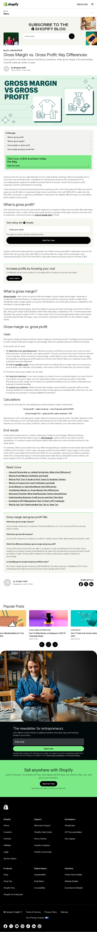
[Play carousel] (48, 644)
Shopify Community (43, 852)
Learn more (14, 278)
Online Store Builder (73, 874)
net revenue (46, 438)
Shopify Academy (42, 845)
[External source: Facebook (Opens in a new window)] (5, 926)
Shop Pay (8, 881)
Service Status (10, 858)
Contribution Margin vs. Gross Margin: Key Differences (34, 490)
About (6, 825)
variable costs (21, 364)
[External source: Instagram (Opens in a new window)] (22, 926)
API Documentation (73, 832)
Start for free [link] (48, 240)
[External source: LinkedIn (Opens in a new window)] (34, 926)
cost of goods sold (43, 215)
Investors (8, 832)
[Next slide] (55, 644)
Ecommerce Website (74, 888)
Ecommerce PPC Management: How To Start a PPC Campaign (36, 501)
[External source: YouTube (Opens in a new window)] (17, 926)
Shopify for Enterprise (13, 894)
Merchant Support (42, 825)
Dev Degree (70, 839)
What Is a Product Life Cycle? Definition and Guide (32, 483)
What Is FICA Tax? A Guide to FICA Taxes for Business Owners (37, 479)
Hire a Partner (40, 839)
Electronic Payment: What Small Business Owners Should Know (37, 494)
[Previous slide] (41, 644)
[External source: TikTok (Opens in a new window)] (28, 926)
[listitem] (48, 625)
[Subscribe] (72, 36)
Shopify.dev (70, 825)
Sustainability (40, 874)
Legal (6, 852)
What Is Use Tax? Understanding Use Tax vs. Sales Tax (33, 504)
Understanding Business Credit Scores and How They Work (36, 497)
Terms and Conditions (55, 755)
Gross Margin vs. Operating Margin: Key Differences (32, 486)
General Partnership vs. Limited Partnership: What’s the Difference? (40, 472)
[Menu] (92, 4)
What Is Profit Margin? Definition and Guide (28, 476)
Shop (6, 874)
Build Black (39, 881)
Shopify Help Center (43, 832)
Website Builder (71, 881)
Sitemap (64, 912)
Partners (7, 839)
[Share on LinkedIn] (91, 584)
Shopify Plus (9, 888)
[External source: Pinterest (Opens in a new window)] (39, 926)
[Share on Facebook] (81, 584)
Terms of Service (33, 912)
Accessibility (39, 888)
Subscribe (48, 749)
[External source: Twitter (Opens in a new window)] (11, 926)
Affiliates (7, 845)
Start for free (82, 4)
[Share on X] (86, 584)
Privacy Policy (74, 755)
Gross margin (10, 296)
